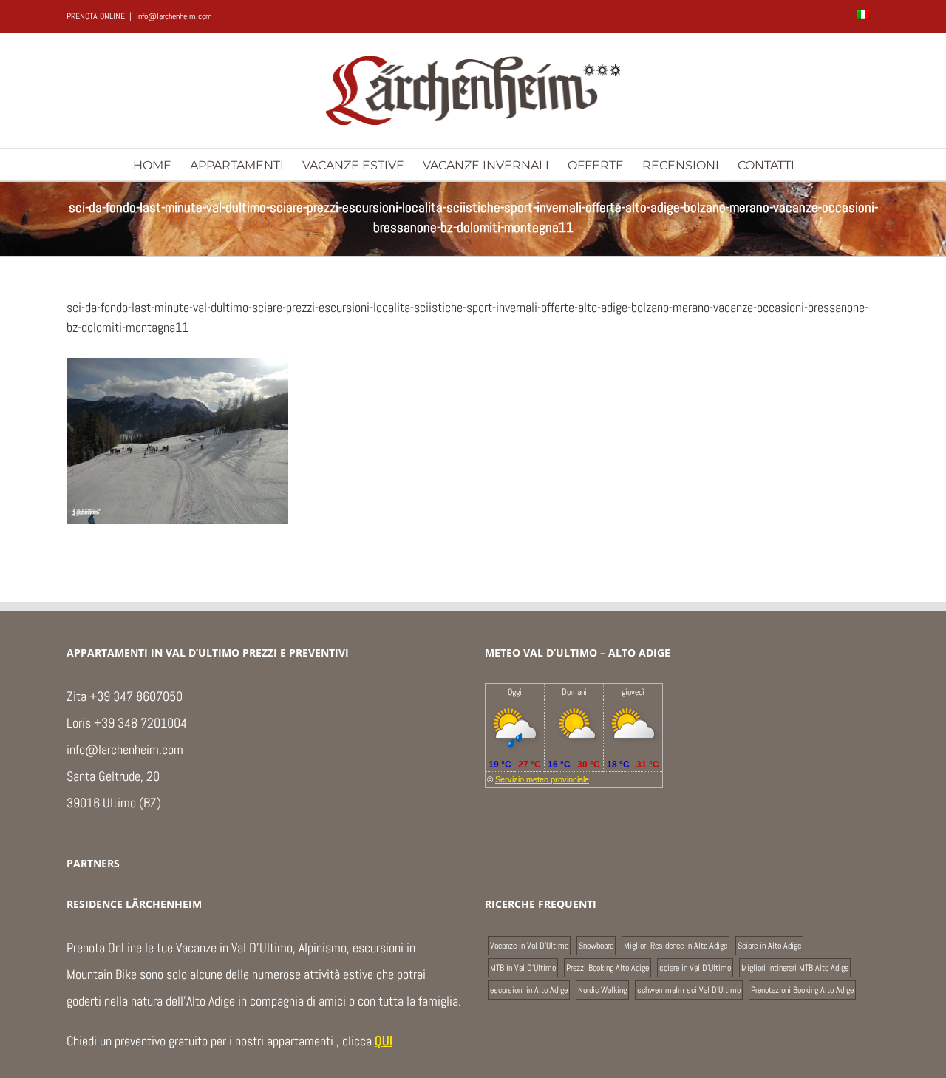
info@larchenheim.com (174, 16)
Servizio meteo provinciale (542, 779)
